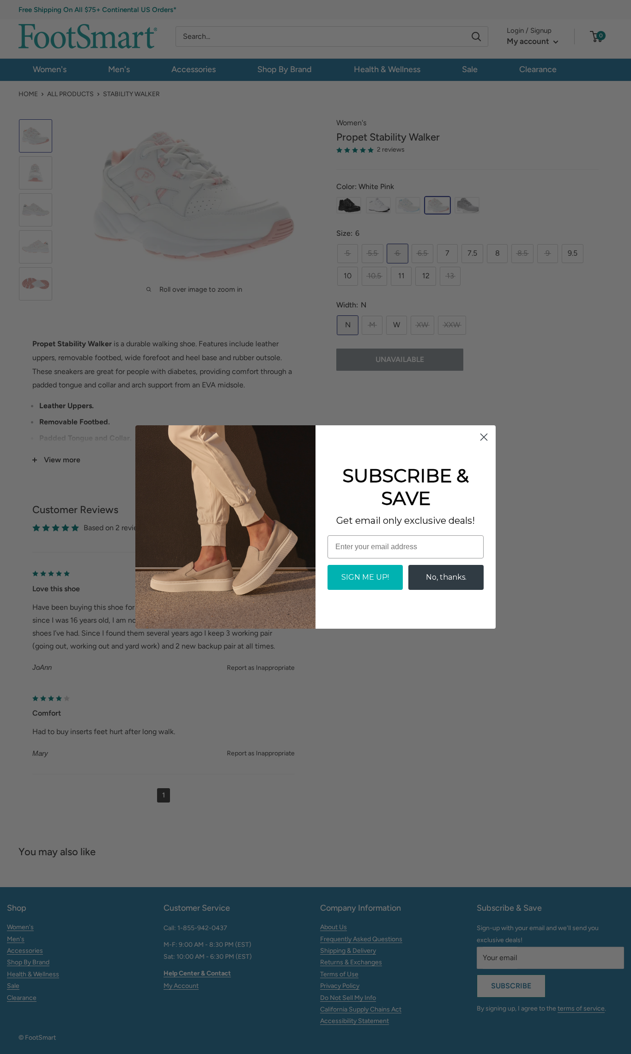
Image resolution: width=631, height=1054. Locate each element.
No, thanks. (446, 577)
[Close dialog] (484, 437)
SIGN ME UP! (365, 577)
